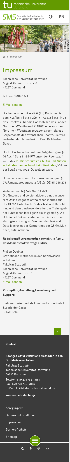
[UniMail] (47, 449)
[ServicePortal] (38, 449)
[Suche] (22, 449)
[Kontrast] (50, 17)
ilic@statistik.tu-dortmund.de (35, 388)
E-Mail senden (12, 104)
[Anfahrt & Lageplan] (30, 449)
